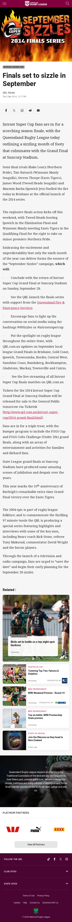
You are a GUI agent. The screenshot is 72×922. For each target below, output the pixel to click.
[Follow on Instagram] (66, 859)
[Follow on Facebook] (54, 859)
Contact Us (35, 902)
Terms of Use (28, 895)
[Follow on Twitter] (60, 859)
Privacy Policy (43, 895)
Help (25, 902)
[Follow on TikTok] (48, 859)
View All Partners (36, 844)
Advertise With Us (50, 902)
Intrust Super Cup (14, 67)
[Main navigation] (4, 4)
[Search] (67, 4)
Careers (17, 902)
